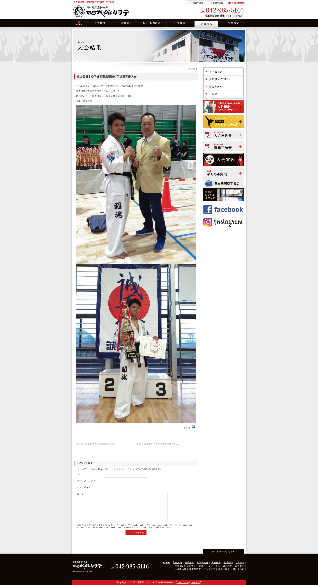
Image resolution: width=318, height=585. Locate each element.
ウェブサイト (84, 487)
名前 (80, 474)
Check (187, 428)
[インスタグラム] (223, 217)
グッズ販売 (209, 569)
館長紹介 (189, 562)
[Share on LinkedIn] (193, 428)
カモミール (182, 582)
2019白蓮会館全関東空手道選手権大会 (157, 444)
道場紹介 (228, 562)
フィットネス (213, 566)
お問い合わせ (237, 569)
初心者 (189, 566)
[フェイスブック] (223, 204)
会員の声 (222, 569)
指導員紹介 (202, 562)
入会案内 (177, 562)
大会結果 (193, 69)
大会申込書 (180, 569)
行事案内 (239, 566)
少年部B (179, 566)
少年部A (240, 562)
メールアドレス (86, 481)
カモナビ (195, 582)
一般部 (199, 566)
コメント (81, 494)
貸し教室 (227, 566)
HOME (166, 562)
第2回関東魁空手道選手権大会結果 (95, 444)
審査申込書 (195, 569)
